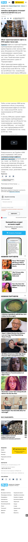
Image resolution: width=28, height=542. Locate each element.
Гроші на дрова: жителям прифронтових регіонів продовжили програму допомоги (10, 437)
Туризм (15, 510)
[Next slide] (26, 6)
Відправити (14, 213)
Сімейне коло (17, 508)
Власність (16, 512)
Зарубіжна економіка (19, 495)
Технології (3, 508)
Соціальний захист (18, 492)
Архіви (2, 450)
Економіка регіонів (5, 503)
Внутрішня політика (6, 492)
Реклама (3, 454)
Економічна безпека (19, 499)
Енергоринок (4, 499)
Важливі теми (4, 6)
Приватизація (4, 501)
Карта (2, 459)
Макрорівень (4, 497)
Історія (15, 506)
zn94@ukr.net (18, 470)
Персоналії (16, 501)
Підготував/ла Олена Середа (9, 184)
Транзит (4, 44)
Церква (3, 512)
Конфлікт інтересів (18, 497)
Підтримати (20, 2)
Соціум (15, 504)
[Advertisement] (14, 88)
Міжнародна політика (6, 495)
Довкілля (3, 510)
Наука (2, 506)
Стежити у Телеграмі (15, 233)
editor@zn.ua (21, 473)
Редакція (3, 452)
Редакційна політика (6, 456)
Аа (13, 2)
